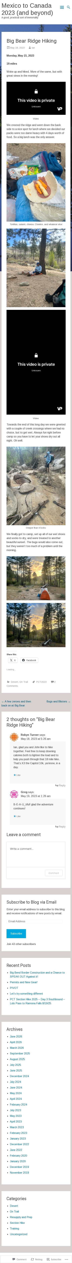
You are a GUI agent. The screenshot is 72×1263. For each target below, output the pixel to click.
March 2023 (17, 1127)
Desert (14, 682)
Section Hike (17, 1222)
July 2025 (15, 1064)
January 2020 (18, 1161)
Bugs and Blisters (58, 701)
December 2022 (19, 1144)
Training (14, 1228)
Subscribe (16, 933)
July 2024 (15, 1081)
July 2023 (15, 1110)
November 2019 (19, 1172)
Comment (54, 873)
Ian (33, 47)
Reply (62, 785)
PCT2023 (41, 682)
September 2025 (20, 1053)
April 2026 (16, 1042)
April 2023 (16, 1121)
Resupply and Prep (21, 1217)
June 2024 (16, 1087)
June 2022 (16, 1150)
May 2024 (16, 1093)
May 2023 (16, 1116)
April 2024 (16, 1098)
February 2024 (18, 1104)
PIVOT (14, 988)
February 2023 (18, 1133)
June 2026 (16, 1036)
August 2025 (17, 1059)
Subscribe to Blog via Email (31, 902)
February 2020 (18, 1155)
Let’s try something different (26, 993)
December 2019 (19, 1167)
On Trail (23, 682)
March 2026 (17, 1047)
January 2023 (18, 1138)
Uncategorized (18, 1234)
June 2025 (16, 1070)
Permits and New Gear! (24, 982)
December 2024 (19, 1076)
